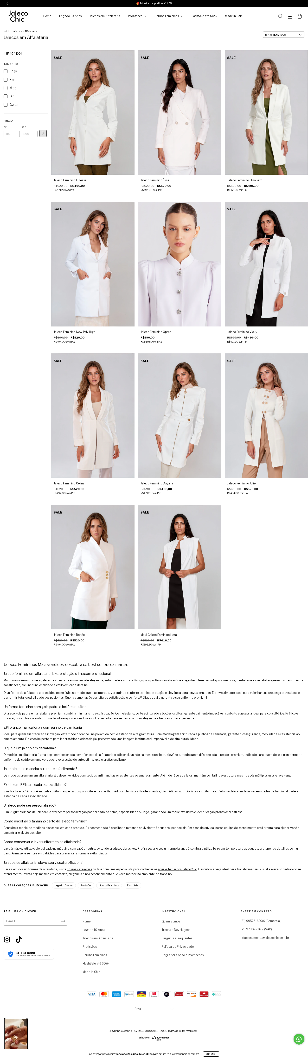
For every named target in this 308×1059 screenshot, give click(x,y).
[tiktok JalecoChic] (18, 939)
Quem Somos (171, 921)
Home (47, 16)
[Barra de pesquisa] (280, 17)
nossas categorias (79, 869)
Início (7, 31)
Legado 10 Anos (70, 16)
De (5, 127)
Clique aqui (150, 697)
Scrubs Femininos (167, 16)
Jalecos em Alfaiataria (105, 16)
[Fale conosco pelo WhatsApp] (299, 1039)
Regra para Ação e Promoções (183, 955)
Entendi (211, 1054)
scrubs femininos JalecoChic (177, 869)
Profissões (135, 16)
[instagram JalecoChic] (7, 939)
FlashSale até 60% (204, 16)
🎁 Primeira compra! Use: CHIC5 (154, 3)
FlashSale (132, 885)
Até (24, 127)
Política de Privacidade (178, 946)
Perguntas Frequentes (177, 938)
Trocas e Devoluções (176, 930)
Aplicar (43, 133)
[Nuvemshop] (154, 1039)
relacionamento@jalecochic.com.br (265, 938)
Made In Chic (234, 16)
